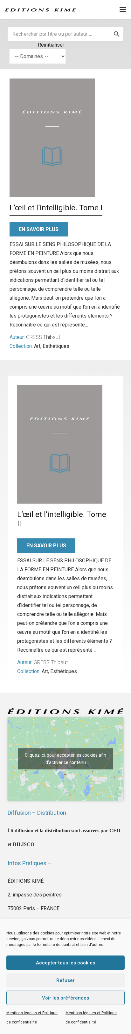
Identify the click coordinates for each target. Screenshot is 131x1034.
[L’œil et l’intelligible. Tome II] (59, 444)
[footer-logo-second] (40, 9)
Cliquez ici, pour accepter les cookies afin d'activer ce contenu (65, 759)
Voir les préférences (65, 998)
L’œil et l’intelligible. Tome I (56, 207)
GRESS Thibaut (43, 337)
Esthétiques (56, 346)
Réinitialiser (51, 45)
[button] (122, 9)
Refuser (65, 980)
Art (37, 346)
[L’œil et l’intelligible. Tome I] (52, 138)
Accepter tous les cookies (65, 963)
